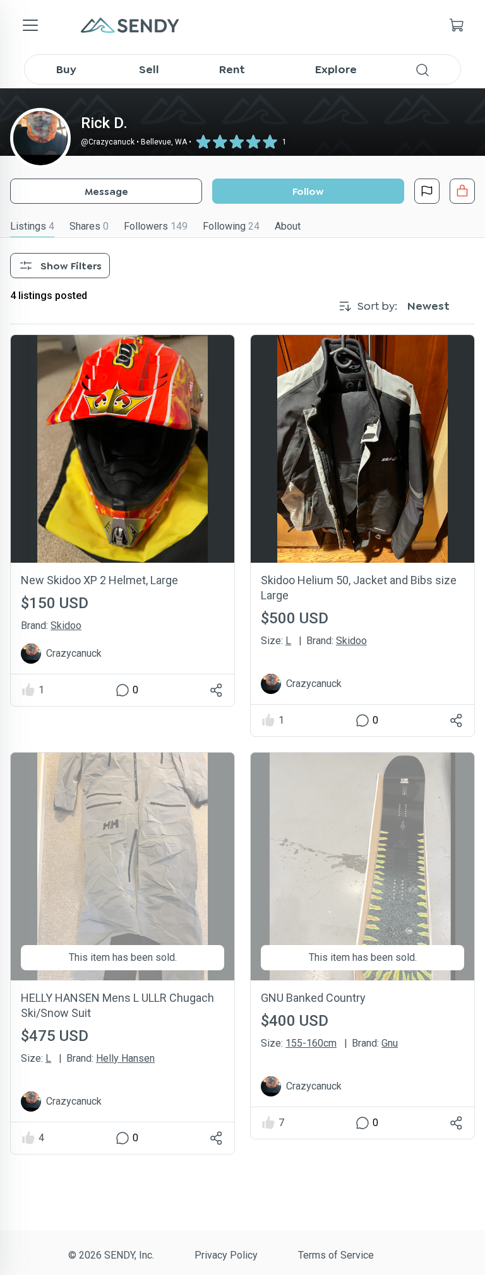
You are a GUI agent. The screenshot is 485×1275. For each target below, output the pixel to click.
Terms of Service (336, 1255)
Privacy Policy (226, 1255)
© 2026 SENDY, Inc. (111, 1255)
